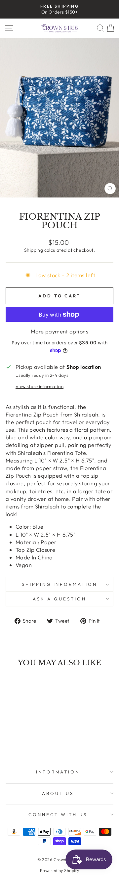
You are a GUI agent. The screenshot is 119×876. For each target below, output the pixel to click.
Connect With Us (57, 814)
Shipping (33, 250)
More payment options (59, 331)
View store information (39, 386)
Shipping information (60, 584)
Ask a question (59, 598)
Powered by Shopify (59, 870)
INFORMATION (58, 771)
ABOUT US (58, 793)
